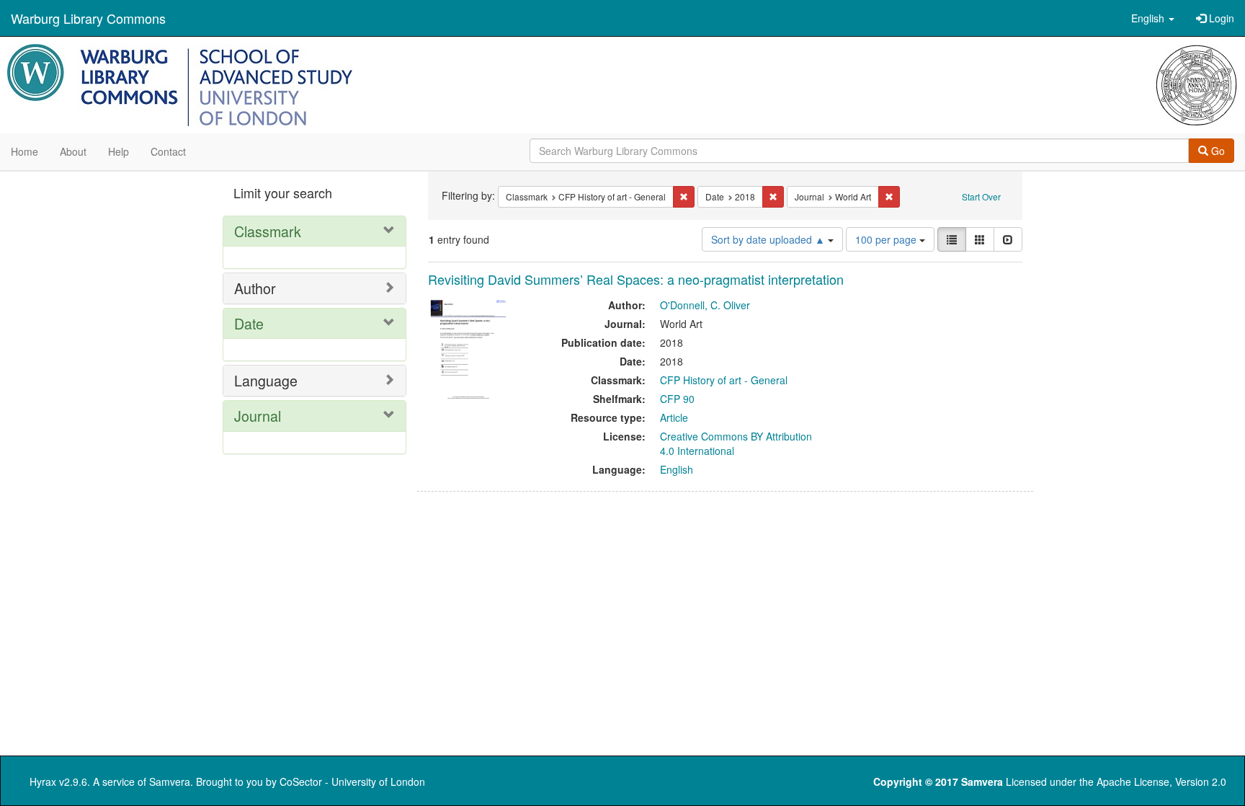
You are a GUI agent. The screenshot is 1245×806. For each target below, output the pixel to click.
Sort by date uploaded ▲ (769, 239)
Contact (168, 151)
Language (266, 380)
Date (249, 323)
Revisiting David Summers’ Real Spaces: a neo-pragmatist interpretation (636, 279)
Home (24, 151)
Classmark (267, 231)
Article (674, 417)
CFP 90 (677, 398)
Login (1220, 18)
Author (255, 288)
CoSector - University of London (352, 781)
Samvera (169, 781)
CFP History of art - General (723, 380)
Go (1216, 150)
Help (118, 151)
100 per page (887, 239)
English (676, 469)
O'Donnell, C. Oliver (705, 305)
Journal (257, 415)
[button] (1152, 18)
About (73, 151)
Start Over (981, 196)
